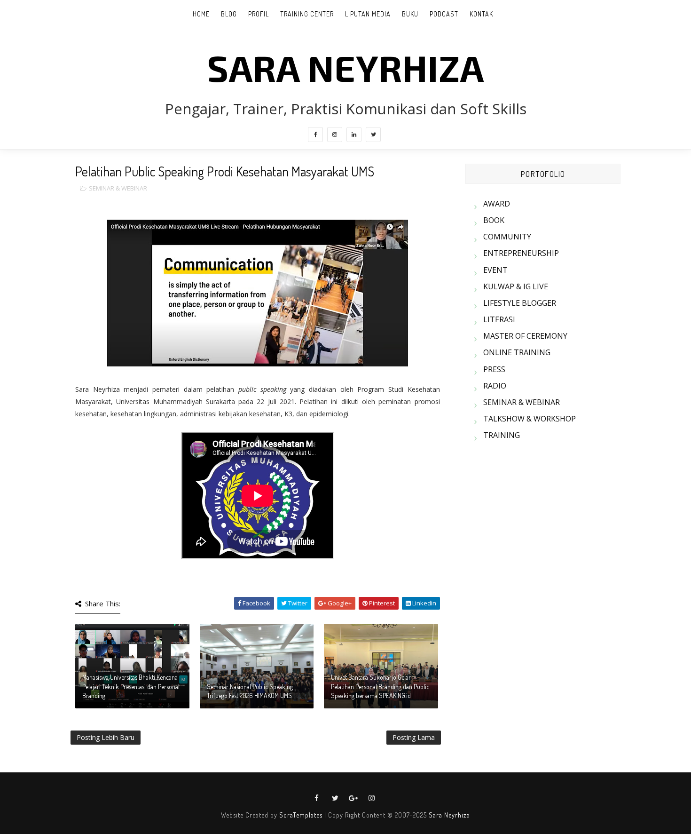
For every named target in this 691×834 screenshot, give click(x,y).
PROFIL (258, 14)
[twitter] (373, 134)
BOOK (493, 220)
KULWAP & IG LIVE (515, 286)
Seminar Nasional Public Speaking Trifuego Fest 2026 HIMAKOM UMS (250, 691)
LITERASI (499, 319)
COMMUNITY (507, 236)
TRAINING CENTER (307, 14)
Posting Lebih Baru (105, 737)
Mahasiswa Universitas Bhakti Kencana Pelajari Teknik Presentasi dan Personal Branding (131, 686)
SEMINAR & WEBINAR (118, 188)
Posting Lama (414, 737)
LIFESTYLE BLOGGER (519, 303)
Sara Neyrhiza (449, 815)
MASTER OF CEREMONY (525, 336)
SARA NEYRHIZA (345, 67)
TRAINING (501, 435)
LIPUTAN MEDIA (368, 14)
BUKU (410, 14)
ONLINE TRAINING (516, 352)
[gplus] (353, 798)
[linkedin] (353, 134)
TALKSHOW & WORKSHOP (529, 418)
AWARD (496, 204)
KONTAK (481, 14)
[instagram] (334, 134)
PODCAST (444, 14)
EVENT (495, 270)
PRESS (494, 369)
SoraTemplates (300, 815)
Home (201, 14)
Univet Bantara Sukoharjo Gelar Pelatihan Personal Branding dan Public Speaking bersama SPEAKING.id (380, 686)
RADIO (494, 386)
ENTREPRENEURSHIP (521, 253)
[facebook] (315, 134)
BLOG (229, 14)
